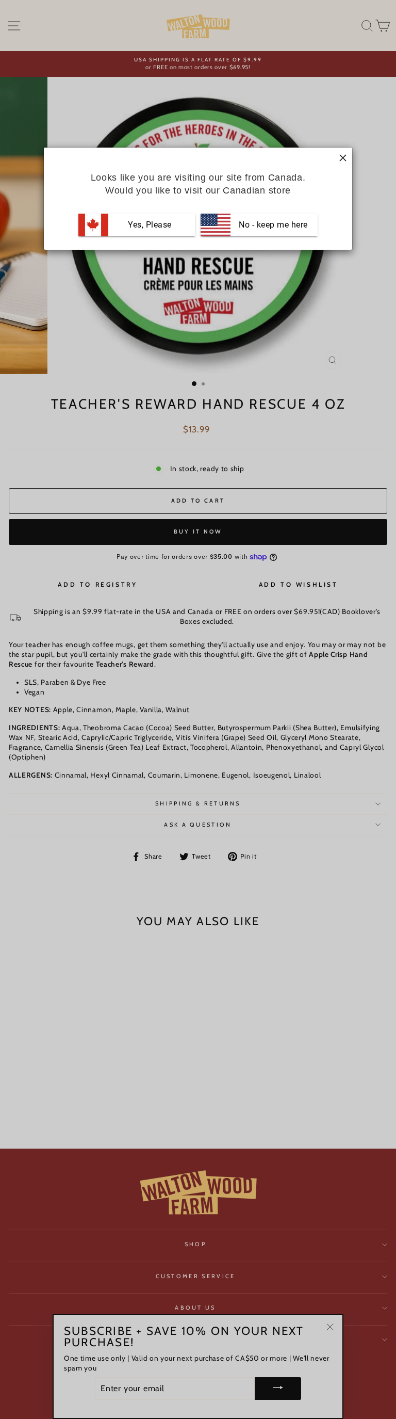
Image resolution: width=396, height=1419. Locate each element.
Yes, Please (150, 225)
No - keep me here (272, 225)
